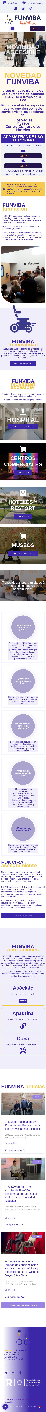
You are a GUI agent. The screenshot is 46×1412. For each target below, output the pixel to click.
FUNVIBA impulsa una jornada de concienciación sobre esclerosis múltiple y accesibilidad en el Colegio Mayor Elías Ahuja (22, 1268)
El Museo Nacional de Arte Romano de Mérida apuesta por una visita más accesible (23, 1125)
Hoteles (23, 129)
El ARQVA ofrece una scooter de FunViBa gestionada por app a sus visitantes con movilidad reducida (21, 1193)
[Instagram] (23, 8)
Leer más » (11, 1143)
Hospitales (23, 120)
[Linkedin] (15, 8)
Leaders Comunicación (25, 1406)
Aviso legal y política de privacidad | (19, 1399)
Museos (23, 123)
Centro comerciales (23, 126)
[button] (12, 28)
